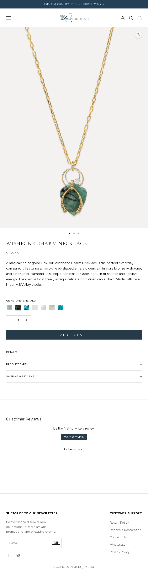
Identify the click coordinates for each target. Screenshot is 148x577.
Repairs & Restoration (125, 530)
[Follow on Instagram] (18, 555)
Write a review (74, 437)
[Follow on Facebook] (8, 555)
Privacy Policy (120, 552)
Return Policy (119, 522)
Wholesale (117, 544)
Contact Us (118, 537)
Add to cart (74, 335)
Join (56, 543)
